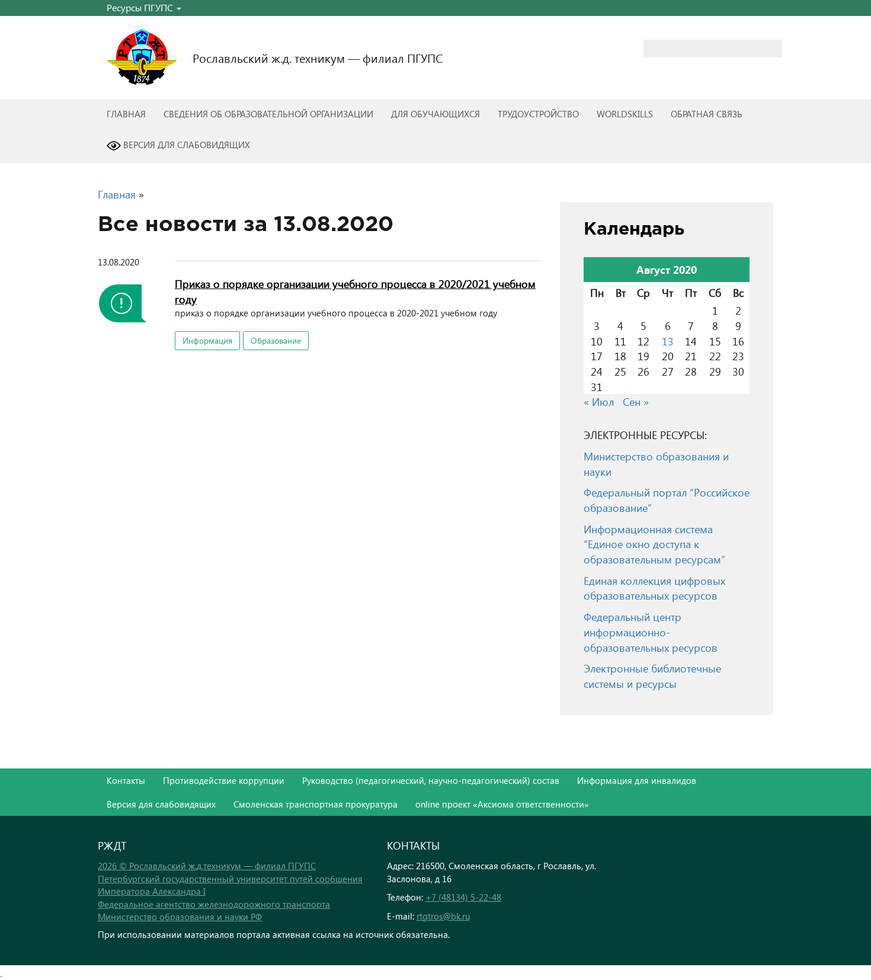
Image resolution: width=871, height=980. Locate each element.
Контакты (126, 780)
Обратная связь (706, 114)
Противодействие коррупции (223, 780)
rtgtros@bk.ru (443, 916)
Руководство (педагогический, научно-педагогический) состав (430, 780)
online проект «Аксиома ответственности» (502, 804)
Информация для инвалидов (636, 780)
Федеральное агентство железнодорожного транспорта (214, 904)
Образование (276, 340)
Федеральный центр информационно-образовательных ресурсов (651, 631)
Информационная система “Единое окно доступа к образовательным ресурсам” (654, 543)
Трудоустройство (538, 114)
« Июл (599, 401)
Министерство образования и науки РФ (180, 917)
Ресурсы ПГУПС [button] (141, 7)
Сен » (636, 401)
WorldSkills (625, 114)
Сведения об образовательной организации (268, 114)
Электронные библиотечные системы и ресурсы (652, 676)
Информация (207, 340)
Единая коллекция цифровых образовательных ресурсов (654, 588)
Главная (126, 114)
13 (668, 341)
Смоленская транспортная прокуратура (315, 804)
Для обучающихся (435, 114)
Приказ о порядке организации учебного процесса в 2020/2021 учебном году (355, 291)
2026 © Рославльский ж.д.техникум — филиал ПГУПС (207, 866)
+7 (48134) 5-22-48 (463, 897)
